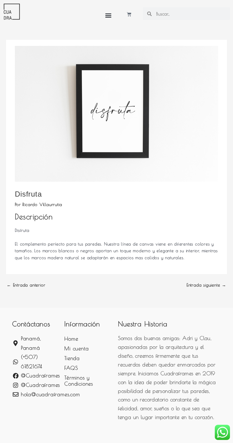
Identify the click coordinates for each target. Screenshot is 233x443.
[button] (108, 15)
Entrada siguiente (206, 285)
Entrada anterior (26, 285)
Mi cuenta (76, 348)
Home (71, 339)
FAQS (71, 368)
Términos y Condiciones (78, 381)
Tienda (72, 358)
